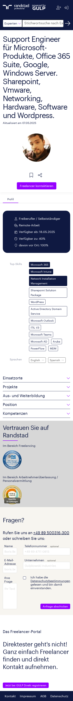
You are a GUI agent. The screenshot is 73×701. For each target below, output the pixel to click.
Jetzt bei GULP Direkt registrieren (25, 685)
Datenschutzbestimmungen (50, 581)
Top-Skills (16, 263)
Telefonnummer (36, 546)
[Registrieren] (58, 7)
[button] (12, 23)
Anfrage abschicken (55, 606)
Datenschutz (59, 696)
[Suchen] (67, 23)
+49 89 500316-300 (51, 532)
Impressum (28, 696)
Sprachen (16, 359)
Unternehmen (34, 560)
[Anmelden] (66, 7)
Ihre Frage (8, 579)
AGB (43, 696)
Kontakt (10, 696)
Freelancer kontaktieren (36, 186)
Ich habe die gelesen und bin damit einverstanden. (50, 582)
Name (8, 546)
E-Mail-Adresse (10, 561)
